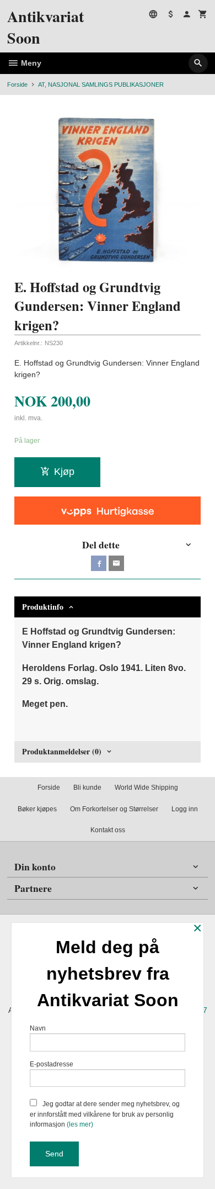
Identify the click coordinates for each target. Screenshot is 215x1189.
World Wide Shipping (146, 787)
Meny (30, 63)
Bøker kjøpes (37, 809)
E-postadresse (51, 1064)
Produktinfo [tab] (42, 606)
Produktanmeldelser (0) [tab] (61, 751)
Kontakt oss (107, 830)
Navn (38, 1028)
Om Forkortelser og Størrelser (114, 809)
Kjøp (64, 471)
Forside (17, 84)
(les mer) (80, 1124)
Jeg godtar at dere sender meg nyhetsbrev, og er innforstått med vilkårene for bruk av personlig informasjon (105, 1114)
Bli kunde (87, 787)
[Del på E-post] (116, 563)
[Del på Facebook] (98, 563)
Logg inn (184, 809)
